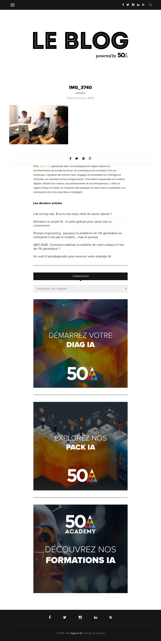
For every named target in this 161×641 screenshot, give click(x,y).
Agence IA (76, 633)
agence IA (44, 166)
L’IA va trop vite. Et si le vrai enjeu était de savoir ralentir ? (72, 214)
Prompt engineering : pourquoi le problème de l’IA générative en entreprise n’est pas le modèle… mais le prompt (77, 235)
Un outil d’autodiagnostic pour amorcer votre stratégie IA (72, 256)
